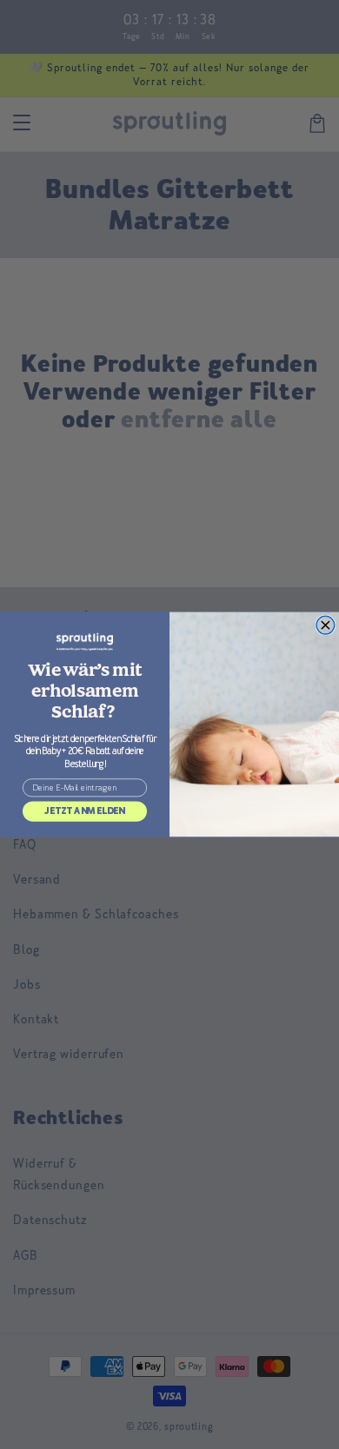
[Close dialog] (325, 625)
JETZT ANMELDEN (84, 811)
